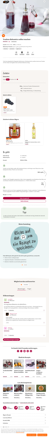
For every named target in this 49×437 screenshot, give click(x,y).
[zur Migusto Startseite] (6, 1)
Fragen (29, 289)
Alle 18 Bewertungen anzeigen (11, 339)
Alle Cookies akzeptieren (31, 434)
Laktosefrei (12, 48)
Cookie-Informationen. (20, 432)
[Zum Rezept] (8, 368)
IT (8, 427)
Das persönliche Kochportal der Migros (10, 402)
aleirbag (10, 327)
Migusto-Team (13, 313)
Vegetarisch (18, 48)
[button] (5, 299)
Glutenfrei (6, 48)
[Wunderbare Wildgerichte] (30, 391)
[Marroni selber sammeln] (19, 391)
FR (6, 427)
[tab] (24, 415)
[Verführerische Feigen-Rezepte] (41, 391)
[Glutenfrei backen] (8, 391)
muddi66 (10, 299)
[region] (24, 432)
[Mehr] (44, 310)
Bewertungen (21, 289)
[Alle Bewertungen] (5, 41)
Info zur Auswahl (17, 79)
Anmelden (25, 264)
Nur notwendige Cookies (42, 434)
